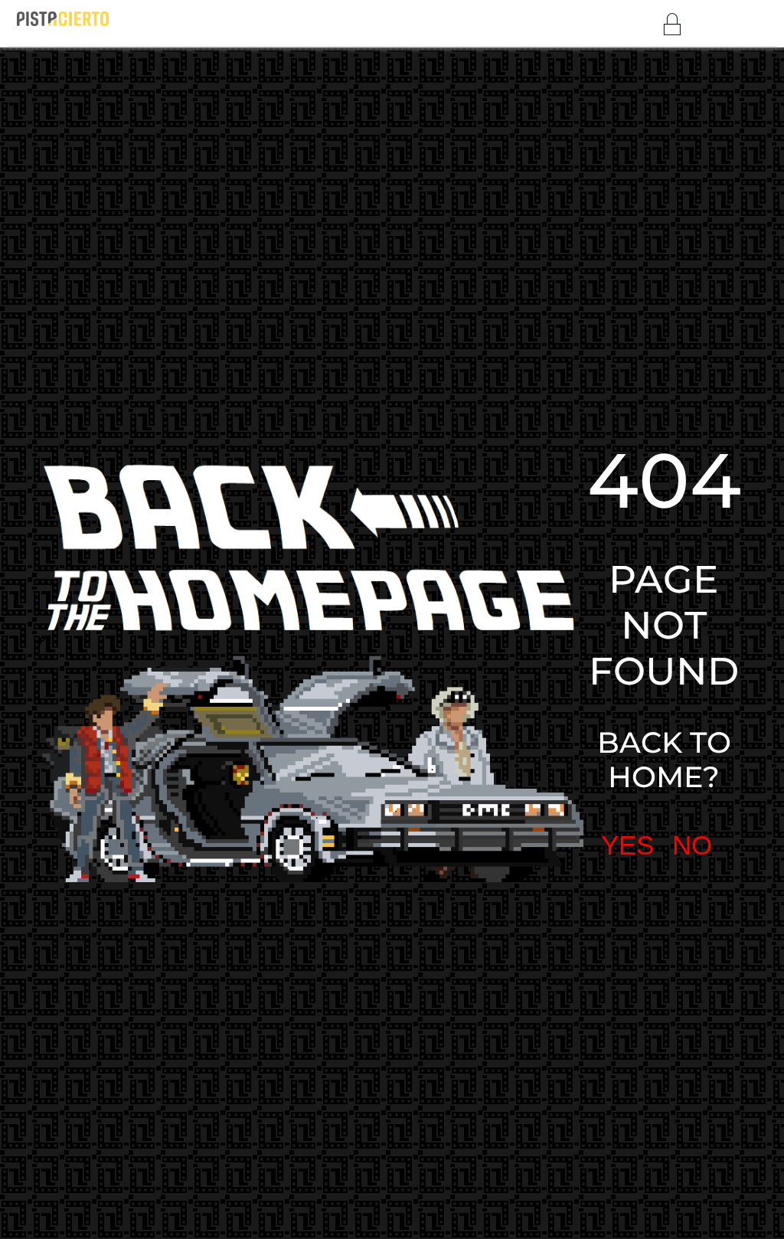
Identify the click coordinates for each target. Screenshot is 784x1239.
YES (579, 626)
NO (641, 626)
